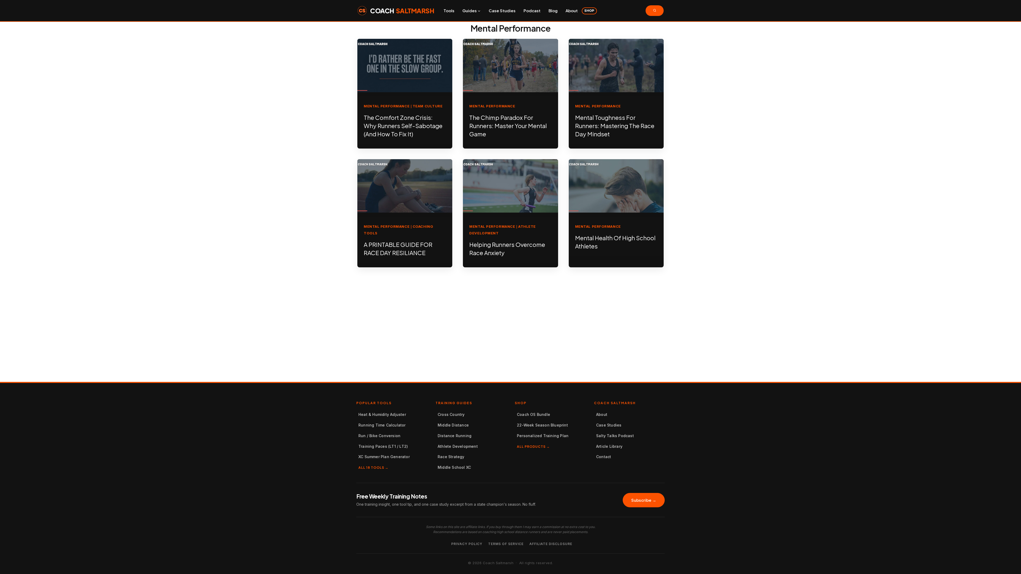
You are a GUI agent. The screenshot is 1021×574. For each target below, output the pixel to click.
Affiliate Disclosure (550, 544)
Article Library (609, 446)
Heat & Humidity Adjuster (382, 414)
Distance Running (454, 435)
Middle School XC (454, 467)
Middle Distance (453, 425)
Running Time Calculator (382, 425)
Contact (603, 456)
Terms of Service (506, 544)
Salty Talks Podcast (615, 435)
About (572, 10)
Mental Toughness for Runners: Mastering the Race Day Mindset (614, 126)
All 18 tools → (373, 468)
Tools (448, 10)
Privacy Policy (466, 544)
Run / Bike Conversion (379, 435)
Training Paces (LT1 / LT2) (383, 446)
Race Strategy (451, 456)
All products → (533, 447)
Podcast (532, 10)
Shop (589, 10)
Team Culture (428, 106)
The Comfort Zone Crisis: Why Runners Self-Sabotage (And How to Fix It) (403, 126)
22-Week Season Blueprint (542, 425)
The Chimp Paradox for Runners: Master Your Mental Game (508, 126)
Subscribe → (643, 500)
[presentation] (404, 65)
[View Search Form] (655, 10)
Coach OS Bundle (533, 414)
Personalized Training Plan (542, 435)
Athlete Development (458, 446)
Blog (553, 10)
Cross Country (451, 414)
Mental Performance (386, 106)
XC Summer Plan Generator (384, 456)
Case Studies (502, 10)
